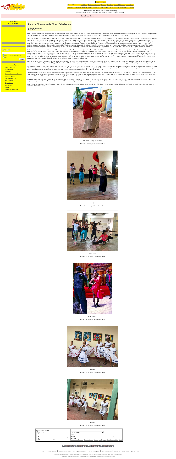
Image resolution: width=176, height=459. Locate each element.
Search (104, 2)
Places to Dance (88, 440)
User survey (124, 7)
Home (97, 2)
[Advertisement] (13, 31)
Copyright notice (103, 7)
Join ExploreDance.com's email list (77, 7)
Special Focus (83, 5)
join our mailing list (93, 451)
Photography (102, 440)
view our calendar (51, 451)
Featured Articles (10, 76)
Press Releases (130, 5)
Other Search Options (12, 65)
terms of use (125, 451)
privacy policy (135, 451)
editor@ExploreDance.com (93, 456)
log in (92, 16)
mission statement (107, 451)
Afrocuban (8, 85)
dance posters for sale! (65, 451)
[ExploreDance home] (13, 10)
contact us (117, 451)
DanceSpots (110, 5)
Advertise (131, 7)
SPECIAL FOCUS (13, 23)
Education (8, 71)
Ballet (7, 87)
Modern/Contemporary (12, 89)
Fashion (96, 440)
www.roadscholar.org (80, 84)
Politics (115, 440)
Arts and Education (119, 5)
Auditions (110, 440)
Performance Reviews (94, 5)
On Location (9, 80)
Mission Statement (93, 7)
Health (120, 440)
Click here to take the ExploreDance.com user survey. (100, 10)
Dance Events (9, 69)
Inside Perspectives (10, 78)
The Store (112, 7)
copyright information (79, 451)
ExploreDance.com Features (13, 74)
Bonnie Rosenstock (10, 67)
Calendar (118, 7)
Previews (103, 5)
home (42, 451)
